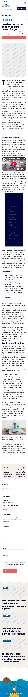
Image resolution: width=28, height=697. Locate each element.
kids (13, 459)
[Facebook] (14, 689)
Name (5, 541)
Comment (6, 526)
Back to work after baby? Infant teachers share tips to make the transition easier (14, 288)
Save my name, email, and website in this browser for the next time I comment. (15, 564)
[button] (25, 2)
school (17, 459)
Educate (4, 15)
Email (5, 548)
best (3, 459)
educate (8, 459)
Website (5, 555)
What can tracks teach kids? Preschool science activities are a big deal (14, 277)
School (10, 15)
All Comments (7, 488)
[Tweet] (18, 242)
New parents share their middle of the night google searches (13, 283)
